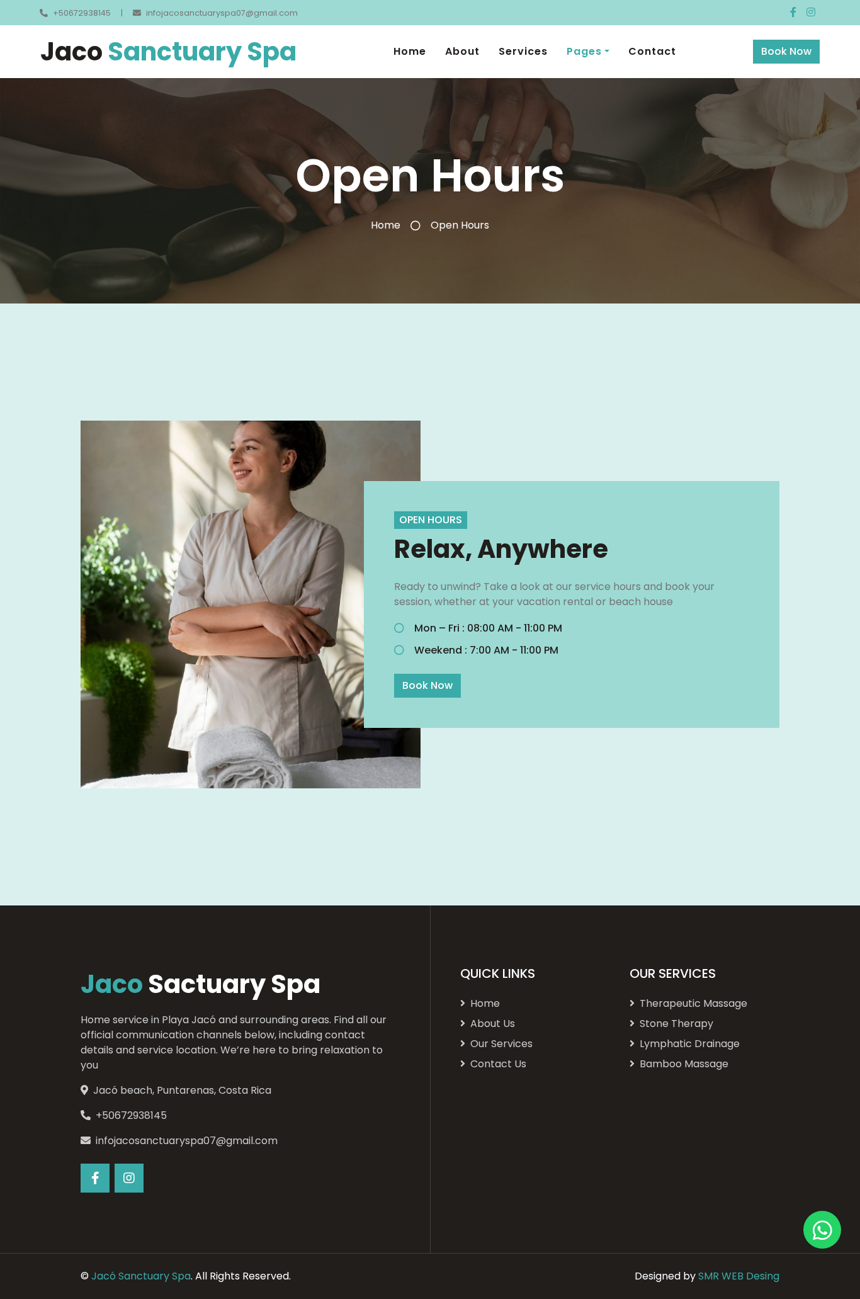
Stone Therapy (676, 1023)
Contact (652, 51)
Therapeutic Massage (693, 1003)
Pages (584, 51)
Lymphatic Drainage (690, 1043)
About (462, 51)
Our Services (501, 1043)
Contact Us (498, 1064)
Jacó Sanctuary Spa (141, 1276)
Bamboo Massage (684, 1064)
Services (523, 51)
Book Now (786, 51)
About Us (492, 1023)
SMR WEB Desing (738, 1276)
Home (409, 51)
